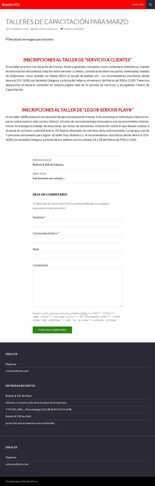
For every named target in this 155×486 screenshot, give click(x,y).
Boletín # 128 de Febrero (48, 162)
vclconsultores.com (17, 370)
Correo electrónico (46, 233)
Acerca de (137, 4)
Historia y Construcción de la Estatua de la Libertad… (37, 402)
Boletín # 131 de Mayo (19, 395)
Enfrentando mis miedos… (49, 176)
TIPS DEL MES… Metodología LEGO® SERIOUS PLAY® (38, 409)
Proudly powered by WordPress (22, 481)
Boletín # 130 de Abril (18, 416)
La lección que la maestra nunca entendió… (31, 423)
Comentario (40, 265)
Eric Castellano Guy (45, 29)
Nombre (39, 217)
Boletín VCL (11, 4)
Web (36, 249)
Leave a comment (74, 29)
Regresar (11, 364)
